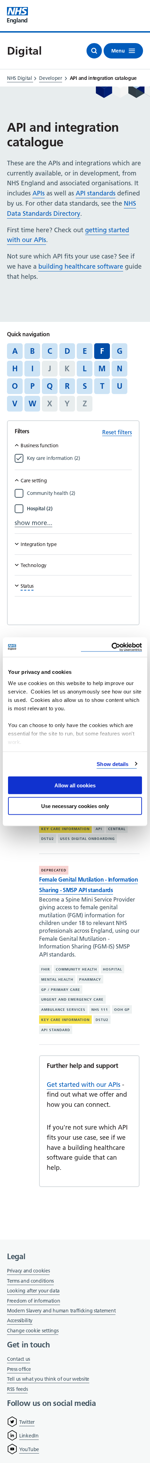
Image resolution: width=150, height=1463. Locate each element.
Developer (50, 78)
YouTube (29, 1449)
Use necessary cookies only (75, 806)
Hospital (112, 969)
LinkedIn (29, 1436)
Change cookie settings (32, 1331)
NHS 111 (99, 1009)
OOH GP (122, 1009)
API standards (95, 193)
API (99, 829)
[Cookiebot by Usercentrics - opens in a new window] (111, 647)
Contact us (18, 1359)
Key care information (65, 829)
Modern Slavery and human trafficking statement (61, 1311)
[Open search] (94, 50)
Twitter (27, 1422)
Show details (112, 764)
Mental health (57, 979)
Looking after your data (33, 1291)
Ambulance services (63, 1009)
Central (117, 829)
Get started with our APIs (83, 1085)
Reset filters (117, 432)
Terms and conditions (30, 1281)
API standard (55, 1030)
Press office (19, 1369)
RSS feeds (17, 1389)
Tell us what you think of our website (48, 1379)
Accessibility (19, 1320)
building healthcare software (80, 266)
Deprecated (53, 870)
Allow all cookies (75, 785)
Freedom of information (33, 1301)
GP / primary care (60, 989)
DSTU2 (47, 838)
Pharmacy (90, 979)
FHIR (45, 969)
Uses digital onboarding (87, 838)
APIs (38, 193)
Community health (76, 969)
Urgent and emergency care (72, 999)
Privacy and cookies (28, 1271)
